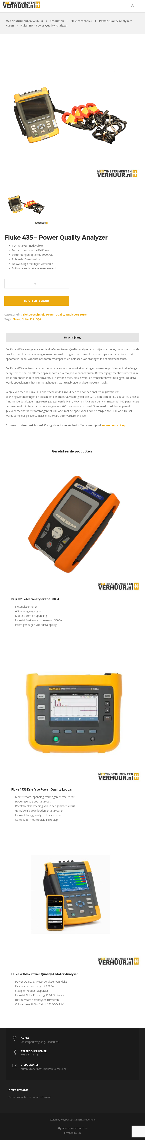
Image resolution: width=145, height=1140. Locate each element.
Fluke (16, 319)
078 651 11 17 (29, 1055)
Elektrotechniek (34, 314)
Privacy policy (72, 1133)
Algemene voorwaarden (72, 1128)
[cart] (132, 7)
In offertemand (36, 300)
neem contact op (114, 425)
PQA (38, 319)
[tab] (72, 337)
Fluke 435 (28, 319)
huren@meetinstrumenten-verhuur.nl (43, 1069)
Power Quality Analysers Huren (67, 314)
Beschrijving (72, 337)
